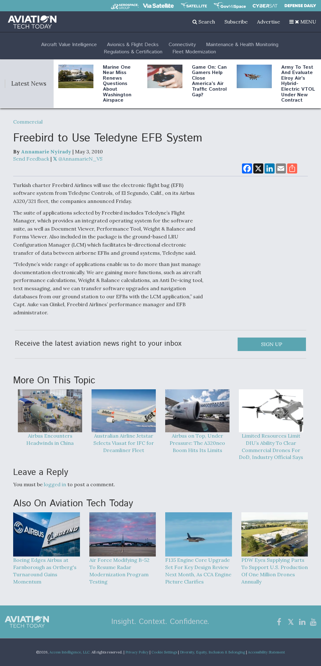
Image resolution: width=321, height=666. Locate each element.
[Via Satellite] (158, 5)
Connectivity (182, 44)
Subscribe (236, 22)
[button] (303, 21)
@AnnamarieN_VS (80, 159)
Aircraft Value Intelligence (69, 44)
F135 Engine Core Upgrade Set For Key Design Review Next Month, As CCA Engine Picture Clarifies (198, 571)
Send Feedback (31, 159)
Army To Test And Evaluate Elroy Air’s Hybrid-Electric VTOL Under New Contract (298, 84)
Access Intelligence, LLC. (70, 652)
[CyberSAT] (265, 6)
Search (206, 22)
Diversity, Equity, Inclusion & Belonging (212, 652)
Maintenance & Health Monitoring (242, 44)
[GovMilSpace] (230, 5)
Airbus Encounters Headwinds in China (50, 439)
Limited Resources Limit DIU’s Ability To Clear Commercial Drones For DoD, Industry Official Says (271, 446)
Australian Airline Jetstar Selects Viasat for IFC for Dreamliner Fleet (123, 443)
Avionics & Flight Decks (133, 44)
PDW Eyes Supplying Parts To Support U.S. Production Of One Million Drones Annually (274, 571)
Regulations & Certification (133, 52)
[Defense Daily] (300, 5)
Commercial (28, 122)
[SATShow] (194, 6)
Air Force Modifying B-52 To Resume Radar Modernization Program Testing (119, 571)
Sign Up (271, 344)
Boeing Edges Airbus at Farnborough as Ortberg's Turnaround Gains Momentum (44, 571)
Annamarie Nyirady (46, 151)
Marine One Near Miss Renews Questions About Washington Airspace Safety (117, 86)
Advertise (268, 22)
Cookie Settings (164, 652)
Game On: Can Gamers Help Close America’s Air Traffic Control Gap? (209, 81)
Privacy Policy (137, 652)
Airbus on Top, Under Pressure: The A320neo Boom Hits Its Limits (197, 443)
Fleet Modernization (194, 52)
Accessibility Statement (266, 652)
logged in (55, 484)
